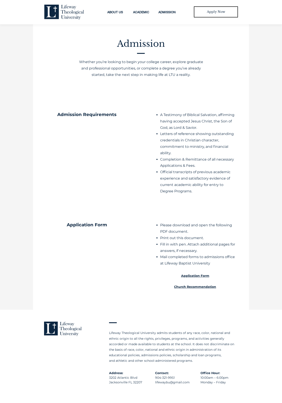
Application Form (195, 276)
